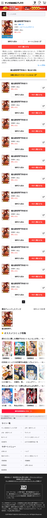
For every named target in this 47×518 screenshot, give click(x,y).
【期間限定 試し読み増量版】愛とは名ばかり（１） (31, 406)
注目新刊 (4, 442)
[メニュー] (2, 3)
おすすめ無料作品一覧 (31, 442)
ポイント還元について (31, 456)
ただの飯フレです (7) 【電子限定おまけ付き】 (7, 382)
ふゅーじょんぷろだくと (27, 27)
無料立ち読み (12, 41)
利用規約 (4, 465)
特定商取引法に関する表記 (21, 477)
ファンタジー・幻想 (22, 416)
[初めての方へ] (34, 3)
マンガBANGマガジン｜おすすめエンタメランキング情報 (23, 481)
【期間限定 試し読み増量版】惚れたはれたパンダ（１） (7, 358)
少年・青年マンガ (30, 428)
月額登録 (4, 460)
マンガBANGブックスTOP (9, 428)
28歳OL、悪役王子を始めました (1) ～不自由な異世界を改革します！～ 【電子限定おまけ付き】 (19, 382)
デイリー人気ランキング (32, 437)
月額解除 (27, 460)
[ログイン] (39, 3)
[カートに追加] (43, 88)
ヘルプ (27, 451)
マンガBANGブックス (7, 416)
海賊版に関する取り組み (23, 479)
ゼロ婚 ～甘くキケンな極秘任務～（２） (7, 406)
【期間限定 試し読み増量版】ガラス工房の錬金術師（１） (31, 358)
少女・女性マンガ (6, 432)
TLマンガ (27, 432)
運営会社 (7, 477)
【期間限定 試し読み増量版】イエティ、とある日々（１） (19, 358)
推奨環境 (4, 470)
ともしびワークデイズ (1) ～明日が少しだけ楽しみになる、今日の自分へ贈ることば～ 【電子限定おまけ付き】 (31, 382)
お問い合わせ (29, 465)
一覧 (42, 339)
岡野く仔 (21, 24)
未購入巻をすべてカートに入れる (21, 75)
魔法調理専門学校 (7, 329)
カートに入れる (33, 41)
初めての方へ (5, 456)
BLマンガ (4, 437)
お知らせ (4, 451)
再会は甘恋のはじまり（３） (19, 406)
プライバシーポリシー (36, 477)
